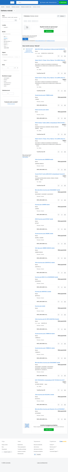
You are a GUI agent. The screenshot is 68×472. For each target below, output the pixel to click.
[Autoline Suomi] (5, 2)
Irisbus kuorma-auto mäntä (42, 109)
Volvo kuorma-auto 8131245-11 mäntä (44, 394)
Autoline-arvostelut (22, 451)
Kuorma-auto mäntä (40, 306)
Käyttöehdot (20, 444)
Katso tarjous (49, 429)
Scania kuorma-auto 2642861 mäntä (44, 233)
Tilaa (25, 38)
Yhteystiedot (4, 449)
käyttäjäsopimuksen (50, 40)
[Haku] (17, 2)
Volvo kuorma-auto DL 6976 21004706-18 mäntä (47, 319)
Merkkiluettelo (21, 453)
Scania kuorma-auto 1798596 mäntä (44, 95)
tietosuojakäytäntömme (40, 40)
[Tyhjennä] (19, 18)
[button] (62, 56)
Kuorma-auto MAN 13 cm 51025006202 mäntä (46, 277)
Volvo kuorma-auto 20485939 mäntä (44, 159)
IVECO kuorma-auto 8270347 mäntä (44, 219)
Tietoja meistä (5, 444)
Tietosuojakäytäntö (22, 446)
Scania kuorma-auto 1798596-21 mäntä (45, 348)
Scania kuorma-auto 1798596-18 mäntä (45, 333)
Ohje (3, 446)
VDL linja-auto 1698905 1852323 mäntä (44, 248)
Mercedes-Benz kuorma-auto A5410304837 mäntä (47, 190)
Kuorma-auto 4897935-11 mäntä (43, 291)
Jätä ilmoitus (49, 31)
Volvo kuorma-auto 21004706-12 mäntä (45, 262)
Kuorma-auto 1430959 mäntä (42, 204)
